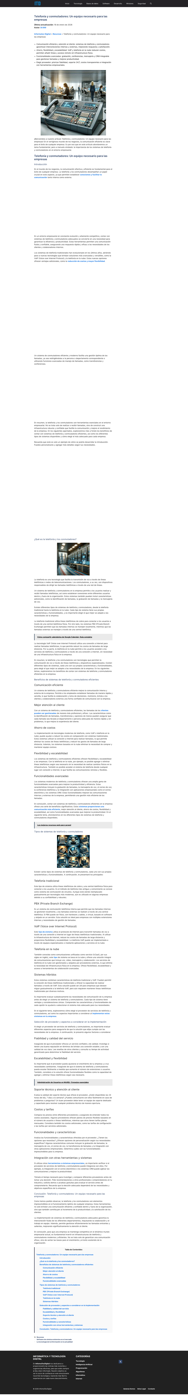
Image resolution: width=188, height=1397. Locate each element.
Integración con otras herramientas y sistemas (63, 1325)
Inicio (67, 4)
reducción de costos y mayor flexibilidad (86, 261)
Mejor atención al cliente (53, 1271)
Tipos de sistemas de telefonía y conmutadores (60, 1285)
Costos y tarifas (49, 1318)
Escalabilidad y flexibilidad (54, 1312)
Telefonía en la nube (51, 1298)
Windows (129, 4)
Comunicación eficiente (53, 1268)
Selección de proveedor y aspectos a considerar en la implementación (69, 1305)
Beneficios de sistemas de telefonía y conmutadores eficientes (66, 1264)
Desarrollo (118, 4)
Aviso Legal (141, 1389)
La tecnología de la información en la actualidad (55, 1342)
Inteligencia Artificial (84, 1364)
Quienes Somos (129, 1389)
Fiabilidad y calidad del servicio (56, 1309)
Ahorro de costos (50, 1274)
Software (106, 4)
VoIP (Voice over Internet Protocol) (58, 1295)
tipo (55, 957)
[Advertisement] (73, 197)
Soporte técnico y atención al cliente (58, 1315)
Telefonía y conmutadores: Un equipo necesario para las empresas (64, 1254)
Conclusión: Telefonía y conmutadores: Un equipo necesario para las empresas (73, 1329)
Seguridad (142, 4)
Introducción (45, 1258)
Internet (79, 1379)
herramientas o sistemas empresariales (66, 1163)
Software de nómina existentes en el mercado (54, 1339)
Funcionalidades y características (57, 1322)
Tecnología (78, 4)
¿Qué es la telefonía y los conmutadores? (57, 1261)
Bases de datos (92, 4)
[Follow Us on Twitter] (120, 1361)
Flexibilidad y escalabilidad (54, 1278)
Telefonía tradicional (51, 1288)
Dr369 (43, 27)
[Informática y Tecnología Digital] (37, 3)
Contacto (151, 1389)
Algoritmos (80, 1372)
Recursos (57, 34)
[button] (151, 3)
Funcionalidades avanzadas (54, 1281)
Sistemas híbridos (50, 1301)
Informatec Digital (42, 34)
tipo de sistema (46, 932)
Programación (81, 1368)
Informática (80, 1375)
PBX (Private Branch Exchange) (56, 1291)
